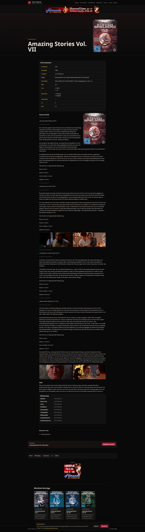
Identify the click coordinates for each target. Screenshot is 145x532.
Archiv (105, 2)
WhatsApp (38, 456)
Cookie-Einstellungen (111, 529)
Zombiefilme (91, 2)
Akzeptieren (104, 526)
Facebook (46, 456)
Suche (110, 2)
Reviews (77, 2)
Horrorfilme (83, 2)
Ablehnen (96, 526)
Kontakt (115, 2)
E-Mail (56, 456)
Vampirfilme (99, 2)
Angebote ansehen (108, 444)
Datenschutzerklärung (51, 528)
